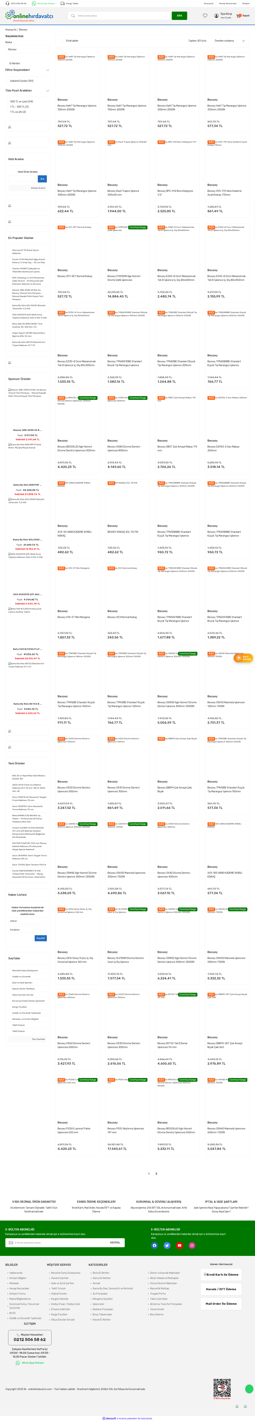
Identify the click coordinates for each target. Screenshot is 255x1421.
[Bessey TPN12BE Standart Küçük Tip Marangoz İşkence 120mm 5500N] (127, 672)
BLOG (13, 1313)
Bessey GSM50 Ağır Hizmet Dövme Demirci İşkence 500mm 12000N (177, 960)
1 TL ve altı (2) (18, 112)
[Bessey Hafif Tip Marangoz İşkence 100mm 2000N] (77, 75)
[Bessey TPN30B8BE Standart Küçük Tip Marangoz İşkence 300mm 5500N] (177, 501)
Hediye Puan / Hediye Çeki (65, 1304)
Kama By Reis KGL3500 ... (27, 539)
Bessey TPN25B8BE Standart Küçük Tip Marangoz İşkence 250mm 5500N (224, 534)
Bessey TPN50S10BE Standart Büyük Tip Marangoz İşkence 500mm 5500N (175, 619)
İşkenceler (98, 1304)
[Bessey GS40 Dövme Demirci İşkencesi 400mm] (177, 842)
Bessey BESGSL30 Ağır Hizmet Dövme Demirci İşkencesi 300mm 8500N (76, 449)
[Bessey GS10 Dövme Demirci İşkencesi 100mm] (127, 757)
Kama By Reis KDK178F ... (27, 485)
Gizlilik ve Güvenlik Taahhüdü (25, 1318)
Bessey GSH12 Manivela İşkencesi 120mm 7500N (226, 704)
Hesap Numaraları (228, 3)
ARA (179, 15)
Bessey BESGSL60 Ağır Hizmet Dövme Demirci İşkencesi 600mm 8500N (176, 1130)
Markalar (14, 1283)
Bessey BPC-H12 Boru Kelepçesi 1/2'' (175, 193)
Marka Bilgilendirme (20, 1298)
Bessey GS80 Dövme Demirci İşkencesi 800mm (124, 448)
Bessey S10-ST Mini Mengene (74, 617)
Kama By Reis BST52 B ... (28, 704)
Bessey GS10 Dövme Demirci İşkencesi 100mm (124, 789)
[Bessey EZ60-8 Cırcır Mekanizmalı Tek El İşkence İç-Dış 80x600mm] (177, 245)
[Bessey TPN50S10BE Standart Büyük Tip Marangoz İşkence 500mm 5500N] (177, 586)
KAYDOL (115, 1242)
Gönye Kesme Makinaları (163, 1283)
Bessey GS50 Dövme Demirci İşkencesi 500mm (74, 789)
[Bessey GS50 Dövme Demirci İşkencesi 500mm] (77, 757)
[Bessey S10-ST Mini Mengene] (77, 586)
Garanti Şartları (60, 1278)
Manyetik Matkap (159, 1288)
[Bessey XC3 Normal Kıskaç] (127, 586)
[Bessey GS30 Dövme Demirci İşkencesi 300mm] (127, 1013)
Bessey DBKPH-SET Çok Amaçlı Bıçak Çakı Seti (224, 1045)
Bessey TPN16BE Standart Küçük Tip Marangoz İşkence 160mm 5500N (76, 704)
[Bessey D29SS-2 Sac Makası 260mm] (227, 416)
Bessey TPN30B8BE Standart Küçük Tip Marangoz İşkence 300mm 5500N (174, 534)
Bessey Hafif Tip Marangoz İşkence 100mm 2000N (77, 107)
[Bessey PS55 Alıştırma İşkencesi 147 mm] (127, 1098)
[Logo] (29, 15)
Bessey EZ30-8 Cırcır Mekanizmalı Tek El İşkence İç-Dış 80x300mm (77, 363)
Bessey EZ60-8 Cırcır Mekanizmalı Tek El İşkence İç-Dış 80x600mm (177, 278)
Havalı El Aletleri (101, 1319)
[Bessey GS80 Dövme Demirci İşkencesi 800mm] (127, 416)
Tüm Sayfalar (38, 1039)
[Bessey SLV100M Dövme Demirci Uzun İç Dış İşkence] (127, 927)
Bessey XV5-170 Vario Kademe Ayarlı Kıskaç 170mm (224, 193)
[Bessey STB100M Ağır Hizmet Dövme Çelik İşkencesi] (127, 245)
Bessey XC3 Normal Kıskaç (122, 617)
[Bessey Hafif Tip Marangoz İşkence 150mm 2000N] (127, 75)
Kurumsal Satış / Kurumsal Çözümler (24, 1306)
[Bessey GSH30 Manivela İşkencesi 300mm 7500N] (127, 842)
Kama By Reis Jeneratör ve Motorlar (113, 1288)
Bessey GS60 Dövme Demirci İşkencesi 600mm (74, 1045)
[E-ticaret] (127, 1418)
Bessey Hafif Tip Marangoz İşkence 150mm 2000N (127, 107)
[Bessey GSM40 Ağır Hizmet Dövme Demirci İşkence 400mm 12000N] (77, 842)
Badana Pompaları (103, 1309)
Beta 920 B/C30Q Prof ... (27, 649)
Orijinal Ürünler (59, 1293)
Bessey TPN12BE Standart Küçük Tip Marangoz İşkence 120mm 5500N (126, 704)
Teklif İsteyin (58, 1288)
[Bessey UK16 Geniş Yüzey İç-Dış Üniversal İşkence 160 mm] (77, 927)
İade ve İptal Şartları (62, 1283)
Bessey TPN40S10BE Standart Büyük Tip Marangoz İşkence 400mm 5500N (125, 363)
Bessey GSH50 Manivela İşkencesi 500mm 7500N (226, 960)
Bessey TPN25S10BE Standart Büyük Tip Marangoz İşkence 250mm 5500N (224, 619)
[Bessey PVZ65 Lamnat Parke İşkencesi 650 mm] (77, 1098)
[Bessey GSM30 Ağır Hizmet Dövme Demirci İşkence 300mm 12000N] (177, 672)
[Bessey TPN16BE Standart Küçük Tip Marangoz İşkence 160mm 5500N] (77, 672)
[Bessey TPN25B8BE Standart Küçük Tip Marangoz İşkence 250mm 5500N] (227, 501)
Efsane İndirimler (60, 1309)
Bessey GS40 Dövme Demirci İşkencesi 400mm (174, 874)
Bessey (23, 29)
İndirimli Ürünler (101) (21, 81)
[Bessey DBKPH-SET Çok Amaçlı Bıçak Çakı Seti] (227, 1013)
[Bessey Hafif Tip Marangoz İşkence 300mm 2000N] (77, 160)
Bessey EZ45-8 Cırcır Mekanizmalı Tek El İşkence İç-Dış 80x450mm (226, 278)
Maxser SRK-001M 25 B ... (27, 430)
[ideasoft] (109, 1418)
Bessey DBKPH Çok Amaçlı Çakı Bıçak (175, 789)
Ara (42, 178)
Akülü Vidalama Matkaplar (164, 1278)
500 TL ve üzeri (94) (21, 101)
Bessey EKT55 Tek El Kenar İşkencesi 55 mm (173, 1045)
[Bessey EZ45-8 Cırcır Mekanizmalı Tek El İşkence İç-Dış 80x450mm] (227, 245)
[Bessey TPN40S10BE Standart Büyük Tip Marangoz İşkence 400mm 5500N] (127, 331)
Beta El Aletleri (101, 1272)
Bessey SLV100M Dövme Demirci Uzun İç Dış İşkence (126, 960)
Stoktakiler (72, 40)
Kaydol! (41, 938)
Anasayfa (208, 3)
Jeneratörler (157, 1309)
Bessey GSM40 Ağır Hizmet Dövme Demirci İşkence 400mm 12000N (77, 874)
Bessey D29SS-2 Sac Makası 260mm (223, 448)
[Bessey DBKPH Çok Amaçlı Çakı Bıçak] (177, 757)
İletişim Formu (18, 1293)
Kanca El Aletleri (102, 1278)
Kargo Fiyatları (59, 1314)
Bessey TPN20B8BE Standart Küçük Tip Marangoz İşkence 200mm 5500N (224, 363)
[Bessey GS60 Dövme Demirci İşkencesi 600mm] (77, 1013)
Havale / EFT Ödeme (221, 1289)
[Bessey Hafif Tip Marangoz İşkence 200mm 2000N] (177, 75)
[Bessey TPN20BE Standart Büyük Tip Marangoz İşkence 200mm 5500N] (177, 331)
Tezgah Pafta (158, 1293)
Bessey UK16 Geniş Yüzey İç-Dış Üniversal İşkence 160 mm (75, 960)
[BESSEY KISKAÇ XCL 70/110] (127, 501)
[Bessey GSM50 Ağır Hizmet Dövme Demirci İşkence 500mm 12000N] (177, 927)
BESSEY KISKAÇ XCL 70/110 (123, 531)
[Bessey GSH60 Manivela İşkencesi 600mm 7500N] (227, 1098)
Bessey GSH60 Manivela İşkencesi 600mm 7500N (226, 1130)
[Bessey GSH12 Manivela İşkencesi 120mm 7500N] (227, 672)
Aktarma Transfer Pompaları (166, 1304)
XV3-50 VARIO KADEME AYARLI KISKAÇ (74, 533)
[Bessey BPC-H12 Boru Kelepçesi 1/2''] (177, 160)
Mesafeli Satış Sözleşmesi (65, 1272)
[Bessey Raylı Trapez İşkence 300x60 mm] (127, 160)
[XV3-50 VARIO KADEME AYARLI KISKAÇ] (77, 501)
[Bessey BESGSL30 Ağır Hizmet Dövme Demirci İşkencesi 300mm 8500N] (77, 416)
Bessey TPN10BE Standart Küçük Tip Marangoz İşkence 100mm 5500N (226, 789)
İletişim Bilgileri (18, 1278)
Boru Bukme (157, 1314)
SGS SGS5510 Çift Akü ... (27, 594)
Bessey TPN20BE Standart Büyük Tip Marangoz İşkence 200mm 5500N (176, 363)
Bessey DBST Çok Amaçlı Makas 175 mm (177, 448)
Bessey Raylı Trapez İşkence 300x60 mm (123, 193)
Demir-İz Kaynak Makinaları (165, 1272)
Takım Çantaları (159, 1298)
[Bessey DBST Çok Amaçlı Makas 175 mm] (177, 416)
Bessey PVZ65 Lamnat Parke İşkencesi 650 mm (74, 1130)
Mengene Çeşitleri (103, 1298)
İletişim (246, 3)
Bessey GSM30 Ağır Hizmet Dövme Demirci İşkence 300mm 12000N (177, 704)
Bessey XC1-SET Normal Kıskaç (75, 276)
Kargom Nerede (59, 1298)
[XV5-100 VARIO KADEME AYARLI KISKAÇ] (227, 842)
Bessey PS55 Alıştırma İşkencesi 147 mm (126, 1130)
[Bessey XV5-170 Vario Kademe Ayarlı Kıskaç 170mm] (227, 160)
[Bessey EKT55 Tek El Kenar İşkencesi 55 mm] (177, 1013)
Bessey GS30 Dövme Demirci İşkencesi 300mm (124, 1045)
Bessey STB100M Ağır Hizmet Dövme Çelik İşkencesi (124, 278)
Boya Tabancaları (102, 1314)
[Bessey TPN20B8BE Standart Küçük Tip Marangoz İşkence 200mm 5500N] (227, 331)
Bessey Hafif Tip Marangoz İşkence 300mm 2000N (77, 193)
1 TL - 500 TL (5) (19, 106)
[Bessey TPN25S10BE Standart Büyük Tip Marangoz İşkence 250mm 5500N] (227, 586)
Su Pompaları (100, 1293)
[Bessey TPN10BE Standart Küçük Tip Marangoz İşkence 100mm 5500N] (227, 757)
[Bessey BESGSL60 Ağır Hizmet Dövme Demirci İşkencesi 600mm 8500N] (177, 1098)
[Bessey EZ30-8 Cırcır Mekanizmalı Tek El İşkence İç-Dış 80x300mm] (77, 331)
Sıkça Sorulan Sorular (63, 1319)
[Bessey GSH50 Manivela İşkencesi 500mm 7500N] (227, 927)
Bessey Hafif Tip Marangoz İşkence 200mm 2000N (177, 107)
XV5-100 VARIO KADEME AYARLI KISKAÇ (224, 874)
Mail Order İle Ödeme (221, 1303)
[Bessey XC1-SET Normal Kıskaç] (77, 245)
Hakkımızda (16, 1272)
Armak (96, 1283)
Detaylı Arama (38, 188)
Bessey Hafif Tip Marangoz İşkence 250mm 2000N (226, 107)
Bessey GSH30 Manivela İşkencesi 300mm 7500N (126, 874)
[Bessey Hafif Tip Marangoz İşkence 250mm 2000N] (227, 75)
